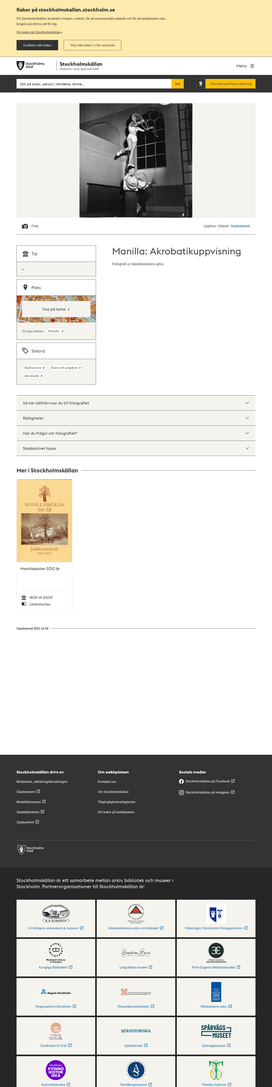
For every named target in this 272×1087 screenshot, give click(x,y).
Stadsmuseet (26, 792)
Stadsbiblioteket (28, 812)
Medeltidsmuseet (29, 802)
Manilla (54, 331)
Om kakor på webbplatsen (116, 812)
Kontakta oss (107, 781)
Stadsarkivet (240, 226)
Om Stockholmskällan (113, 792)
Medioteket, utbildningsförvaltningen (42, 781)
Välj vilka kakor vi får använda (92, 45)
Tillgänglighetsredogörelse (116, 802)
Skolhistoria (32, 367)
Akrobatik (31, 376)
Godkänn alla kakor (37, 45)
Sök (177, 84)
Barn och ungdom (64, 367)
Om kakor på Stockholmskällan (38, 32)
